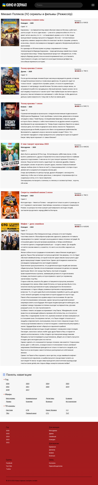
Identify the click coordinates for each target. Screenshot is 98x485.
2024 (47, 384)
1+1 (67, 410)
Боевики (69, 398)
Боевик (23, 107)
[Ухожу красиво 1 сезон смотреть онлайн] (10, 129)
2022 (31, 196)
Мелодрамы (10, 398)
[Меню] (93, 5)
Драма (23, 71)
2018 (7, 390)
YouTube (9, 466)
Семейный (52, 436)
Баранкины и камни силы (32, 20)
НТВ (27, 410)
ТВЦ (7, 413)
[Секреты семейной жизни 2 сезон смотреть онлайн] (10, 218)
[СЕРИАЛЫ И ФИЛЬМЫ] (14, 5)
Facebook (9, 463)
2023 (30, 107)
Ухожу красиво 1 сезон (31, 103)
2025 (31, 23)
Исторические (71, 401)
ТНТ (67, 413)
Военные (49, 401)
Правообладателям (55, 466)
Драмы (8, 401)
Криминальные (31, 398)
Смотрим (9, 410)
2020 (47, 387)
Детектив (52, 450)
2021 (27, 387)
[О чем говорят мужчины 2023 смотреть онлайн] (10, 169)
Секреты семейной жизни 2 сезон (36, 192)
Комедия (24, 23)
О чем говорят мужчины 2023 (35, 144)
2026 (7, 384)
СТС (47, 413)
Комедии (29, 401)
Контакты (52, 463)
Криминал (52, 447)
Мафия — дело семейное (32, 224)
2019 (67, 387)
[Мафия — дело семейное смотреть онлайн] (10, 249)
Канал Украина (51, 410)
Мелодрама (25, 147)
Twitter (8, 469)
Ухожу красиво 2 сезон (31, 68)
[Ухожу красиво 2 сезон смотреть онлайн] (10, 94)
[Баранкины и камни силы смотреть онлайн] (10, 45)
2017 (27, 390)
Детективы (50, 398)
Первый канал (31, 413)
